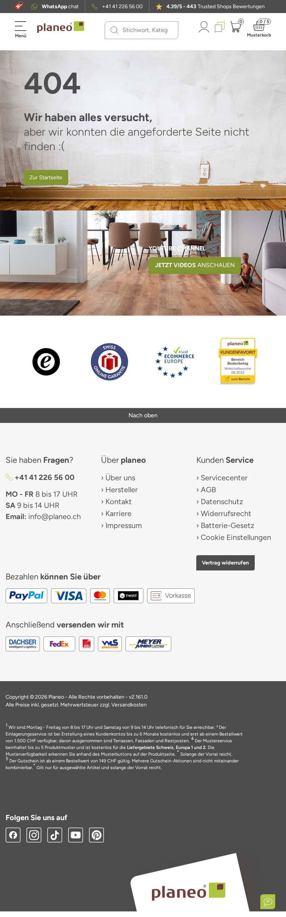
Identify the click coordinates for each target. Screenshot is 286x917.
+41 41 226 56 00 (122, 6)
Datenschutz (222, 501)
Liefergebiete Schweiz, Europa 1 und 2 (166, 747)
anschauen (195, 265)
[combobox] (146, 30)
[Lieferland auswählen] (18, 6)
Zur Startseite (45, 177)
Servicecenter (224, 477)
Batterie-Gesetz (227, 525)
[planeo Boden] (188, 891)
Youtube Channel (177, 248)
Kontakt (118, 501)
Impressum (123, 525)
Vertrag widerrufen (225, 562)
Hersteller (121, 489)
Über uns (120, 477)
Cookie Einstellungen (236, 537)
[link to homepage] (60, 27)
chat (60, 6)
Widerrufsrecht (226, 513)
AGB (208, 489)
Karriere (118, 513)
